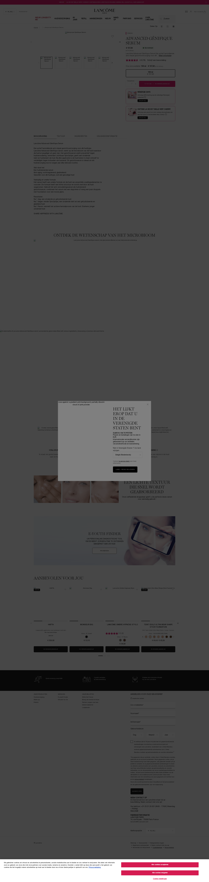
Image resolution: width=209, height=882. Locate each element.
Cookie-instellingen (160, 879)
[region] (104, 870)
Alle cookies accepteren (159, 864)
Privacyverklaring (95, 867)
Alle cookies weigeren (160, 873)
